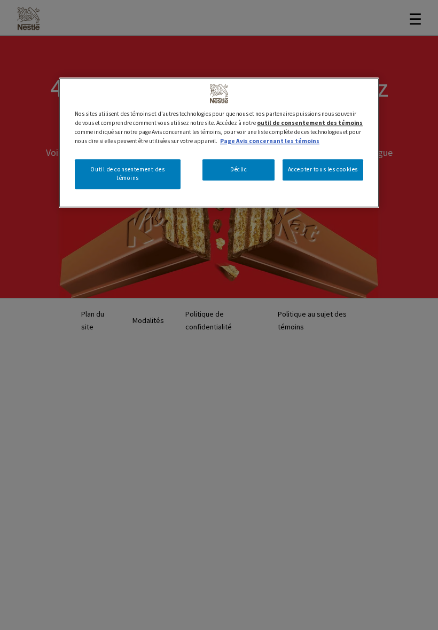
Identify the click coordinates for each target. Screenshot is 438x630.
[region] (219, 142)
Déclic (238, 170)
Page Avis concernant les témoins (269, 141)
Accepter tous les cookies (323, 170)
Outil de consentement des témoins (127, 174)
